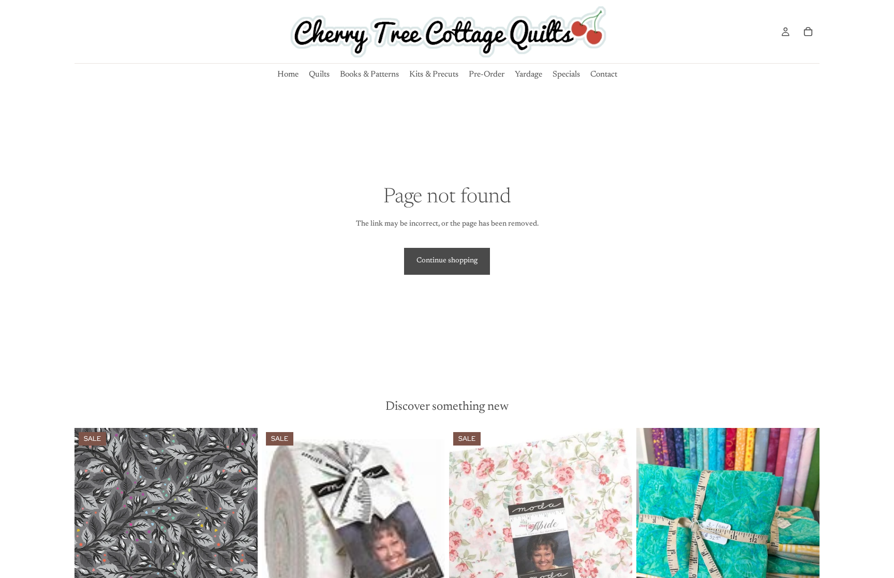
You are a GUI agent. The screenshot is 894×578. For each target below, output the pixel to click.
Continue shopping (447, 260)
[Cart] (808, 31)
